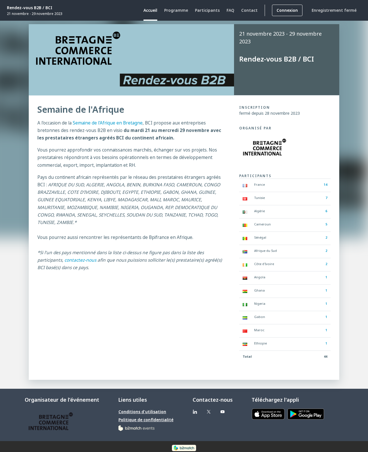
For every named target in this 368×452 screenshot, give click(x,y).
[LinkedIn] (195, 411)
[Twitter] (208, 411)
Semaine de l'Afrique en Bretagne (108, 123)
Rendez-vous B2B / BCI (29, 7)
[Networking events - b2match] (136, 428)
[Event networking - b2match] (184, 448)
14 (325, 184)
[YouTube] (222, 411)
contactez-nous (80, 260)
